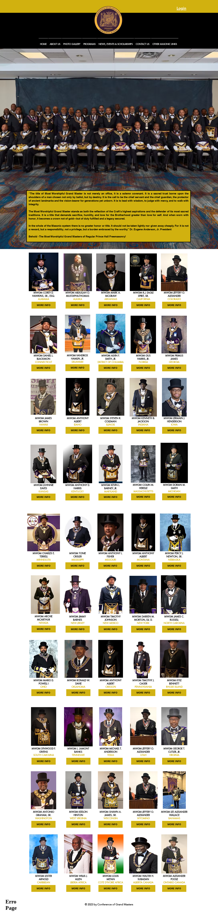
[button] (55, 42)
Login (181, 8)
